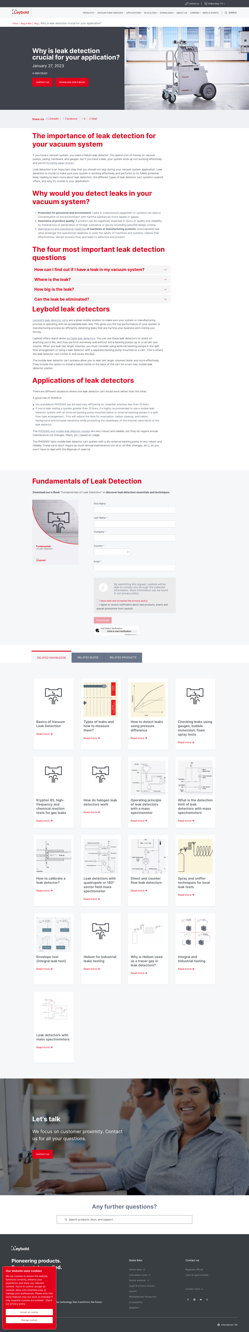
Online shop (135, 1269)
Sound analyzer (137, 1280)
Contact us (42, 82)
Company (100, 531)
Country (99, 545)
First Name (100, 503)
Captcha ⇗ (131, 634)
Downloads (166, 13)
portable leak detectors (81, 338)
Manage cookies (29, 1320)
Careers (194, 13)
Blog (36, 23)
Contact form (192, 1288)
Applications (133, 13)
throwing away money (59, 162)
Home (15, 23)
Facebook (71, 118)
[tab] (51, 657)
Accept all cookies (29, 1312)
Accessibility (136, 1302)
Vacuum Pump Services (110, 13)
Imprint (133, 1291)
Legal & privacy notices (141, 1285)
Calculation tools (138, 1274)
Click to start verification (119, 631)
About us (182, 13)
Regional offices (194, 1269)
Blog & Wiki (150, 13)
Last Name (100, 517)
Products (88, 13)
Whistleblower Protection (142, 1296)
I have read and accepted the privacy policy (123, 600)
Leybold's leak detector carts (50, 320)
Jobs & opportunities (196, 1274)
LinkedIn (54, 118)
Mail (94, 118)
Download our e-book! (72, 82)
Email (97, 561)
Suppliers (134, 1307)
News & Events (211, 13)
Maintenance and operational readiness (62, 228)
